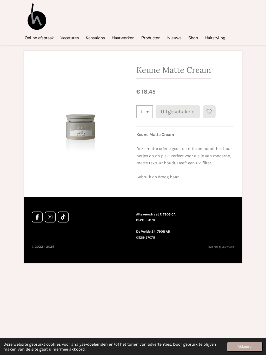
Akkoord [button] (245, 346)
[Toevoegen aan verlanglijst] (209, 111)
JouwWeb (228, 246)
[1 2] (144, 111)
